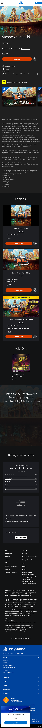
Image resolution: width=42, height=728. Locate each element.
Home (4, 653)
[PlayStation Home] (21, 3)
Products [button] (6, 677)
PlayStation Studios (8, 665)
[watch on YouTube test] (32, 104)
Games (10, 653)
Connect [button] (5, 693)
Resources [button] (6, 689)
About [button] (5, 657)
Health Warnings (9, 620)
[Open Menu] (2, 3)
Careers (5, 662)
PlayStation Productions (9, 667)
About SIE (5, 660)
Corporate (5, 670)
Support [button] (5, 685)
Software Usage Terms (35, 720)
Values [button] (5, 681)
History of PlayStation (8, 672)
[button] (19, 96)
